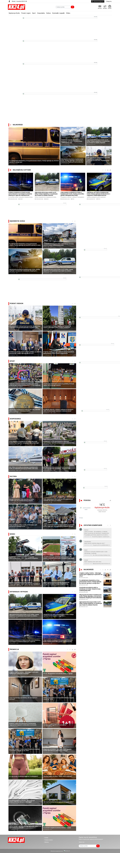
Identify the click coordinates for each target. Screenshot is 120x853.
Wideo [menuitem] (68, 13)
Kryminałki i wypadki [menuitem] (58, 13)
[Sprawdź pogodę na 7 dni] (86, 508)
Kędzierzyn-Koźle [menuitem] (14, 13)
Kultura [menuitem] (48, 13)
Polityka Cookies (48, 840)
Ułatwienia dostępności (99, 1)
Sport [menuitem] (34, 13)
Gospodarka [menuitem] (41, 13)
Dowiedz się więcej (105, 850)
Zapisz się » (82, 842)
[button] (110, 170)
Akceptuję (114, 850)
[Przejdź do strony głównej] (20, 7)
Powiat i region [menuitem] (26, 13)
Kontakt (46, 837)
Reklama (46, 842)
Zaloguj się (108, 1)
